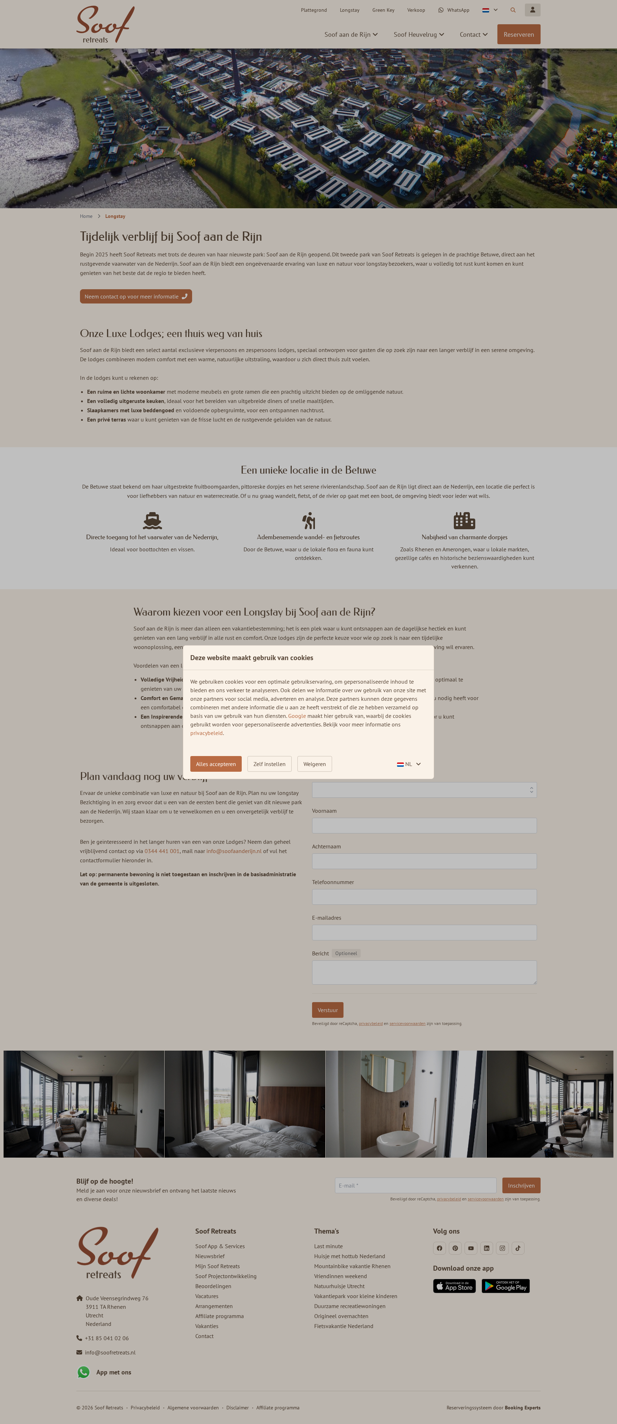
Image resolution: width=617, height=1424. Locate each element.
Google (297, 715)
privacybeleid (206, 732)
